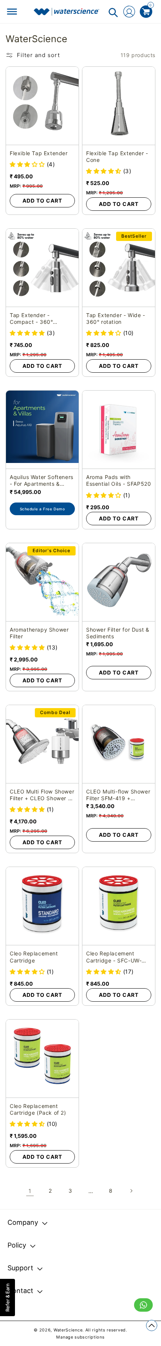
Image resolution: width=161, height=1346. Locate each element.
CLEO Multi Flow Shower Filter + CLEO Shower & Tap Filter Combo (42, 795)
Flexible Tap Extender (39, 153)
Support (20, 1268)
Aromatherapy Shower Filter (39, 632)
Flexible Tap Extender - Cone (117, 156)
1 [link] (29, 1191)
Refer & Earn (7, 1297)
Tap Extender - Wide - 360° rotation (115, 318)
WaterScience (68, 1330)
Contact (20, 1291)
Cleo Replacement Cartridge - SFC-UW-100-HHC (114, 957)
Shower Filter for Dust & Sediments (117, 632)
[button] (28, 164)
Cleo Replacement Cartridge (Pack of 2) (38, 1109)
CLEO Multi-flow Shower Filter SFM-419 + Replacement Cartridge (118, 795)
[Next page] (131, 1191)
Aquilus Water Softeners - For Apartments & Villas (41, 480)
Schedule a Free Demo (42, 509)
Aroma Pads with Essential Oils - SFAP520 (118, 480)
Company (22, 1222)
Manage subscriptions (80, 1337)
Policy (16, 1245)
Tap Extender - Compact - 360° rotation (31, 318)
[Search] (113, 12)
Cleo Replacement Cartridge (34, 956)
